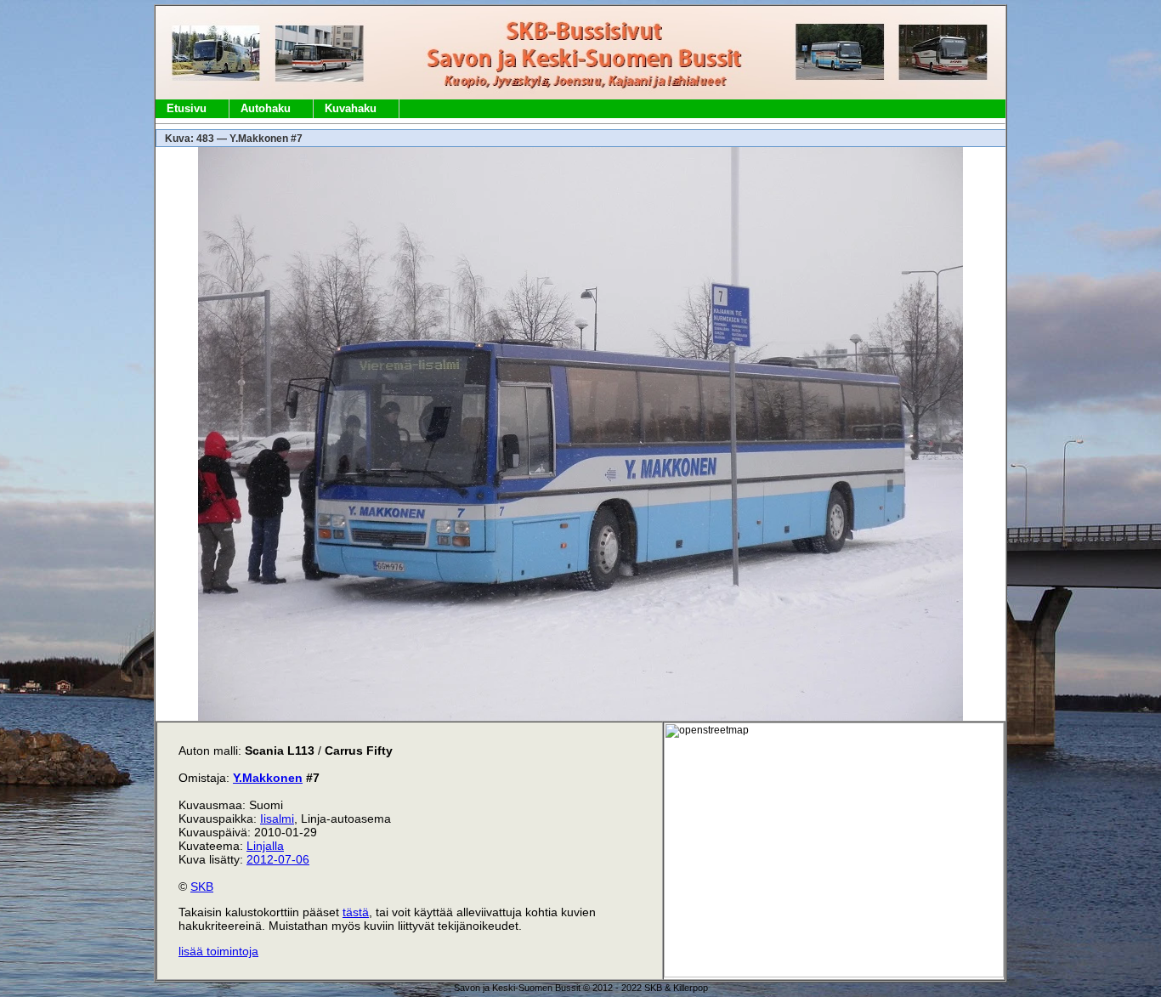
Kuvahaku (351, 108)
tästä (356, 912)
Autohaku (266, 108)
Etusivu (187, 108)
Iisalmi (277, 818)
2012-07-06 (277, 859)
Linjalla (265, 846)
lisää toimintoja (218, 951)
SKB (201, 886)
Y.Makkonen (268, 778)
